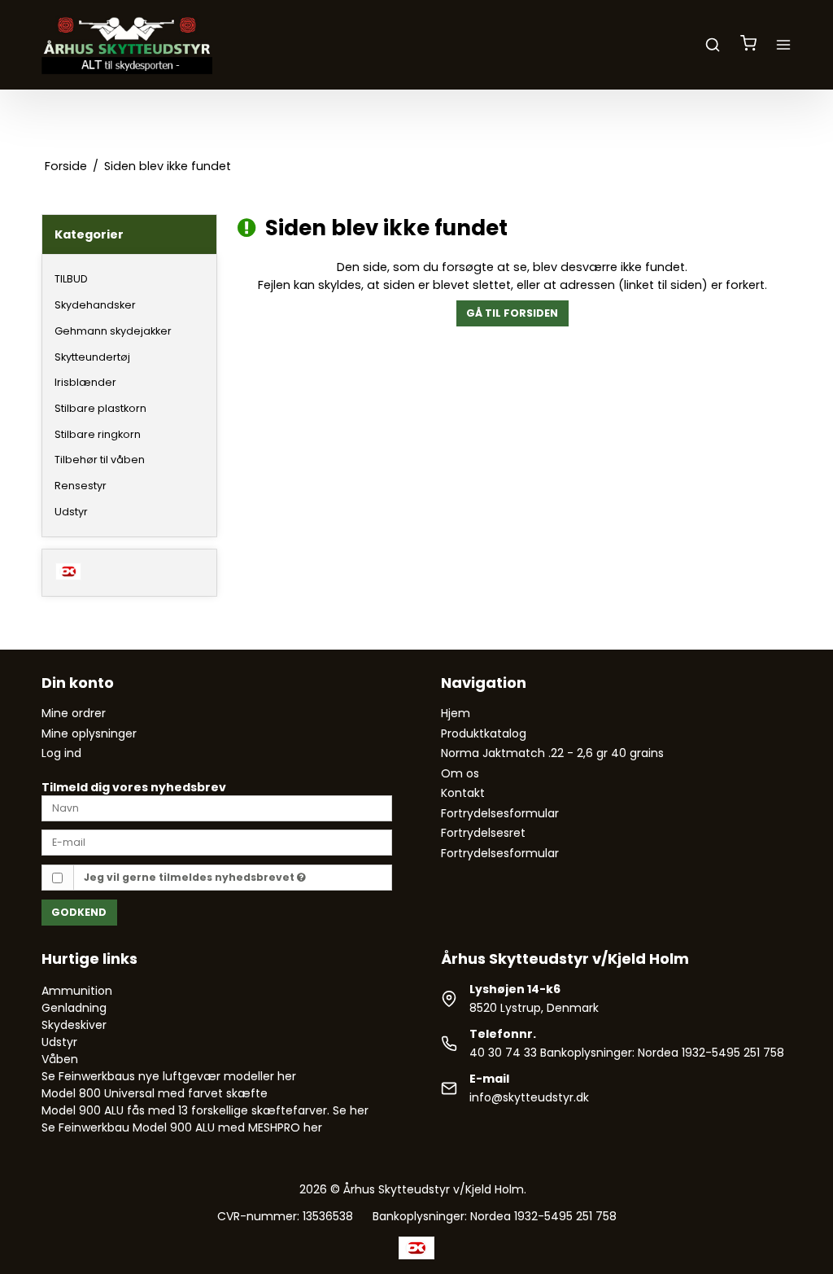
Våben (59, 1059)
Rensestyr (81, 486)
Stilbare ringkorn (98, 434)
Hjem (455, 713)
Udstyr (71, 512)
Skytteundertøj (92, 357)
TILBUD (71, 279)
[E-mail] (216, 842)
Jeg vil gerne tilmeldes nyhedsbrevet (190, 877)
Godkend (79, 912)
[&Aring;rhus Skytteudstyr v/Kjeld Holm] (126, 45)
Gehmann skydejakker (113, 331)
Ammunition (76, 991)
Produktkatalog (483, 733)
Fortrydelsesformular (500, 813)
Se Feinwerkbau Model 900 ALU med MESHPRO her (181, 1127)
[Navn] (216, 807)
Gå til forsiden (512, 313)
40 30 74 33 (503, 1052)
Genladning (74, 1008)
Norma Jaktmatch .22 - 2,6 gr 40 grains (552, 753)
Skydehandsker (95, 305)
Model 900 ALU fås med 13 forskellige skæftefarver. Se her (205, 1110)
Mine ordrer (73, 713)
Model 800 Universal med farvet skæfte (154, 1093)
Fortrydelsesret (483, 833)
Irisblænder (85, 382)
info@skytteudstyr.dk (529, 1097)
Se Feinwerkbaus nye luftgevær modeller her (168, 1076)
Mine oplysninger (89, 733)
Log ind (61, 753)
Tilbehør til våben (100, 459)
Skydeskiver (74, 1025)
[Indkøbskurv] (748, 45)
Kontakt (463, 793)
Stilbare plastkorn (100, 408)
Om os (460, 773)
